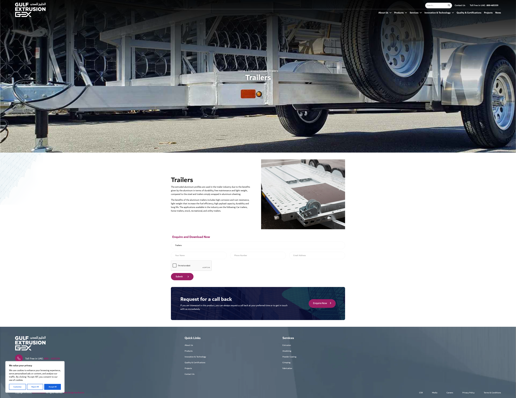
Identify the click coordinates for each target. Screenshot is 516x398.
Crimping (286, 362)
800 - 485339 (52, 358)
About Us (383, 13)
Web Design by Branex (73, 393)
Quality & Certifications (469, 13)
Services (414, 13)
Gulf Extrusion (38, 393)
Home (241, 71)
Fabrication (287, 368)
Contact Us (460, 5)
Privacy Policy (468, 393)
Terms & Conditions (492, 393)
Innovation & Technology (437, 13)
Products (399, 13)
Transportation (257, 71)
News (498, 13)
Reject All (35, 386)
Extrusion (286, 345)
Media (434, 393)
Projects (488, 13)
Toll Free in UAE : (484, 5)
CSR (421, 393)
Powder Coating (289, 357)
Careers (450, 393)
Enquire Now (320, 303)
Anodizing (286, 351)
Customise (17, 386)
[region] (34, 377)
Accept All (52, 386)
